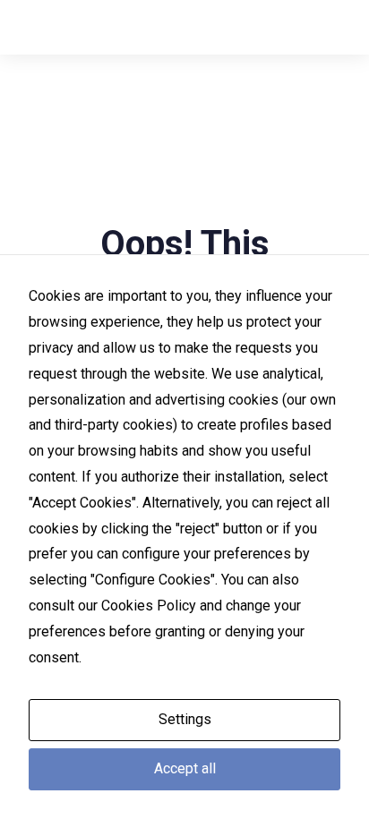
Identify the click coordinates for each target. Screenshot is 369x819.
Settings (185, 719)
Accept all (185, 768)
